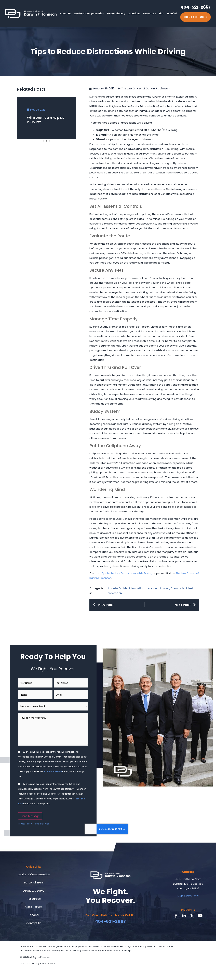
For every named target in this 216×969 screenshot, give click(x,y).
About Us (65, 13)
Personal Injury (116, 13)
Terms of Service (41, 823)
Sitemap (25, 963)
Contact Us (33, 923)
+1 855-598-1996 (53, 771)
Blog (161, 13)
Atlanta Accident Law (122, 588)
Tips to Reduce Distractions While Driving (126, 573)
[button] (43, 140)
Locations (134, 13)
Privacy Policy (25, 823)
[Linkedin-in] (184, 916)
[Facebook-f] (176, 916)
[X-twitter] (192, 916)
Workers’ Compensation (89, 13)
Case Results (33, 907)
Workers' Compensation (34, 874)
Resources (149, 13)
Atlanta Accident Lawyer (153, 588)
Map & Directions (188, 895)
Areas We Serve (33, 891)
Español (172, 13)
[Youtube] (200, 916)
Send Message (30, 816)
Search (51, 963)
